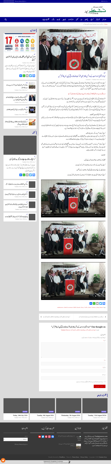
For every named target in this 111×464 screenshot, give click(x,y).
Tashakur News (95, 79)
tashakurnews (60, 307)
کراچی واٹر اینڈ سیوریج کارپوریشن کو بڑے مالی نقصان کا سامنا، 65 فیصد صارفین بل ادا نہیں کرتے (56, 317)
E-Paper (104, 411)
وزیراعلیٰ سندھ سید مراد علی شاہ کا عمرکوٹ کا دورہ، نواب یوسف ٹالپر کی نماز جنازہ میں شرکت (86, 93)
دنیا (81, 19)
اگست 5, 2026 (77, 417)
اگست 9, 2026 (25, 209)
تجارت (58, 19)
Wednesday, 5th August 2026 (70, 415)
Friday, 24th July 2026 (20, 415)
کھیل (77, 19)
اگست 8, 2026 (25, 219)
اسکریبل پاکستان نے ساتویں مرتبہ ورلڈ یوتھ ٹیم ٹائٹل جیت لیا (16, 194)
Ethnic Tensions (92, 307)
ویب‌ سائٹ (103, 375)
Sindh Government (68, 307)
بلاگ (53, 19)
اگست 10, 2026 (25, 197)
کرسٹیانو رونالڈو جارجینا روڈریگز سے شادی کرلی (22, 159)
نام (104, 360)
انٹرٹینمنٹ (70, 19)
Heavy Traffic (84, 307)
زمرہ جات (26, 436)
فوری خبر (98, 19)
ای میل (104, 367)
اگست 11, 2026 (25, 187)
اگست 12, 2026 (32, 63)
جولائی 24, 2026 (24, 417)
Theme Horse (75, 457)
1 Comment (88, 79)
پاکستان (86, 19)
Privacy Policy (84, 457)
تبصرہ (104, 341)
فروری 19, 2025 (102, 79)
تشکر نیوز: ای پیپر (101, 395)
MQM (74, 307)
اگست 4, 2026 (51, 417)
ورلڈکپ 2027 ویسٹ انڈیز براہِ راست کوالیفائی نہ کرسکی (17, 184)
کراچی (92, 19)
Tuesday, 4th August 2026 (45, 415)
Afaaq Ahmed (99, 307)
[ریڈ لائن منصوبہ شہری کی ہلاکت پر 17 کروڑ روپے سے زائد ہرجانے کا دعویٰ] (78, 446)
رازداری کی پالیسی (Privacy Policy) (20, 1)
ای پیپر (64, 19)
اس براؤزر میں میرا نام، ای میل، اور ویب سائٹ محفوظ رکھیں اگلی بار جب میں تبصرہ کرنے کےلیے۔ (89, 382)
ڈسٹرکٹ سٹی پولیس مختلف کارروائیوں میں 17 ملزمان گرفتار (20, 58)
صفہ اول (104, 19)
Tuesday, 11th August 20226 (97, 415)
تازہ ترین (32, 30)
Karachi (78, 307)
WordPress (62, 457)
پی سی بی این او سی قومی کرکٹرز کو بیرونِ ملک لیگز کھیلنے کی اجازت (16, 217)
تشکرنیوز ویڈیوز (45, 19)
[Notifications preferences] (3, 460)
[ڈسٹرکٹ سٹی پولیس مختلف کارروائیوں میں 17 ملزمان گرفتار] (78, 438)
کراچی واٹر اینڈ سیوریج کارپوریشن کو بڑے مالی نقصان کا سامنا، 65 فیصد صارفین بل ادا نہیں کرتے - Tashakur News (78, 330)
